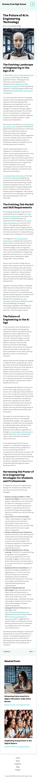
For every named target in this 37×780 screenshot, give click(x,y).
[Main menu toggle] (32, 4)
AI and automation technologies (14, 176)
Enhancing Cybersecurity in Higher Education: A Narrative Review (17, 699)
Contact (17, 770)
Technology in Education (23, 705)
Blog (17, 767)
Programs (17, 764)
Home (18, 758)
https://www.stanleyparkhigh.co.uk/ (17, 612)
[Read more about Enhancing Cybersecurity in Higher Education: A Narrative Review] (18, 679)
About (18, 761)
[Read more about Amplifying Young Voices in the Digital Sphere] (18, 724)
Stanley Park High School (14, 4)
